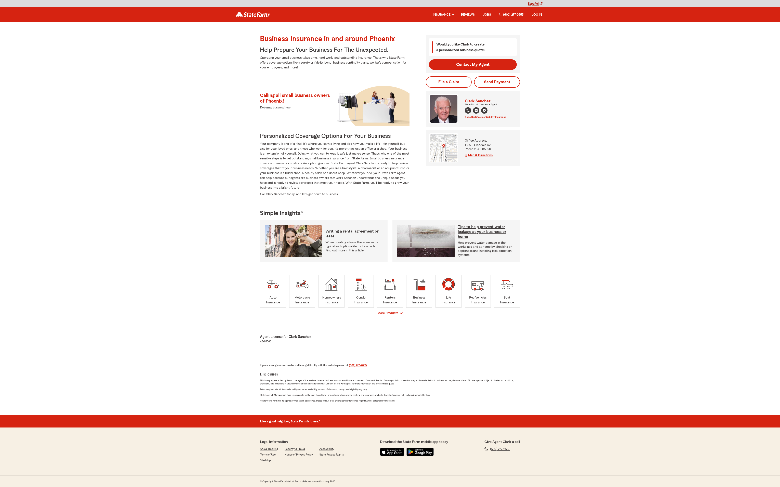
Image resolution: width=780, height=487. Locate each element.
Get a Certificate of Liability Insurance (485, 117)
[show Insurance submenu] (452, 14)
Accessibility (326, 449)
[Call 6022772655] (468, 110)
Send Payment (497, 82)
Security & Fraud (295, 449)
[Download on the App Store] (392, 452)
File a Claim (448, 82)
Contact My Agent (473, 65)
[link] (253, 15)
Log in (537, 14)
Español (533, 3)
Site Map (265, 460)
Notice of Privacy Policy (299, 454)
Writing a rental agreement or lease (352, 233)
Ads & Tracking (269, 449)
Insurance (442, 14)
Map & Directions (480, 155)
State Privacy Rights (331, 454)
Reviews (468, 14)
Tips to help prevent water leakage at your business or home (482, 232)
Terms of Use (268, 454)
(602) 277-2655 (513, 14)
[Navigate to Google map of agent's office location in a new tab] (484, 110)
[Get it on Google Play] (420, 452)
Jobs (487, 14)
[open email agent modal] (476, 111)
